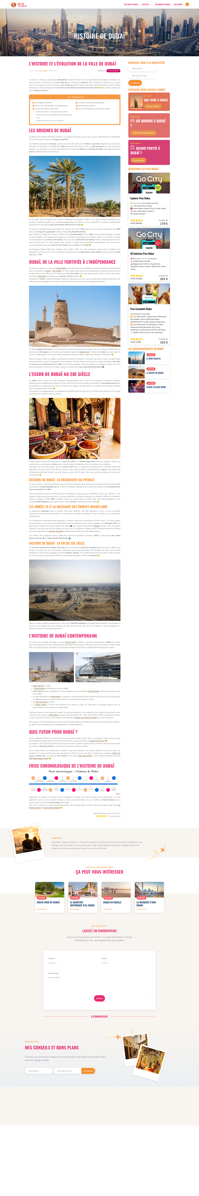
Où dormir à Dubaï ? (163, 4)
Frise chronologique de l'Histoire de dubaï (94, 109)
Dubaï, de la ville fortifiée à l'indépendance (51, 106)
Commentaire (54, 973)
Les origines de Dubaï (43, 103)
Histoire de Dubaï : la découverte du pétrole (51, 112)
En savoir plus (138, 160)
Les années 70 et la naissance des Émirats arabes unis (54, 116)
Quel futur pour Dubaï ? (87, 106)
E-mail (105, 958)
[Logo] (19, 7)
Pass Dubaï (178, 4)
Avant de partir (113, 71)
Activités (145, 4)
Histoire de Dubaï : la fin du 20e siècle (49, 121)
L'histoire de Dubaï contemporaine (91, 103)
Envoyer (99, 998)
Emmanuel (43, 71)
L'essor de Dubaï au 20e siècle (47, 109)
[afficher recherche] (187, 4)
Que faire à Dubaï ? (131, 4)
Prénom (52, 958)
